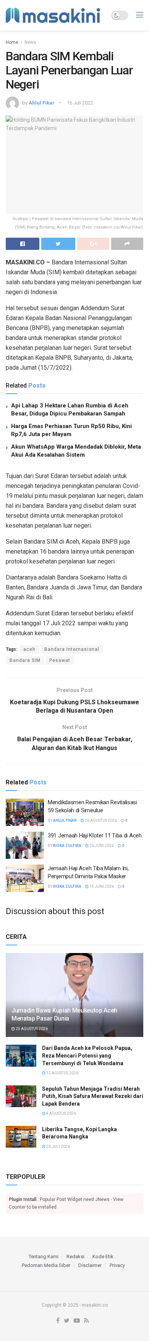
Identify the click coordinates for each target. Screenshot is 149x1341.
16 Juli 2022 (80, 103)
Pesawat (59, 660)
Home (12, 42)
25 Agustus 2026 (31, 1029)
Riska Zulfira (67, 846)
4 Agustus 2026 (60, 1113)
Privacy (117, 1265)
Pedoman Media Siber (46, 1265)
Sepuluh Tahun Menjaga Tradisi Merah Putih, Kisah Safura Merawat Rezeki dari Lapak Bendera (92, 1096)
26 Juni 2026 (101, 846)
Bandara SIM (25, 660)
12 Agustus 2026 (61, 1073)
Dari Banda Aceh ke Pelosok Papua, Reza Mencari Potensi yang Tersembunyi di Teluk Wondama (87, 1055)
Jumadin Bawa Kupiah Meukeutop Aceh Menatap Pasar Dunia (64, 1014)
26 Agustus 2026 (100, 820)
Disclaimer (90, 1265)
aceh (29, 649)
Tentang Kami (43, 1256)
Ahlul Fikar (42, 103)
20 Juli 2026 (57, 1147)
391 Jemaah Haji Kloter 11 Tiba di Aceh (95, 835)
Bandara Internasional (71, 649)
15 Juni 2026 (101, 886)
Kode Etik (102, 1256)
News (30, 42)
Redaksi (75, 1256)
